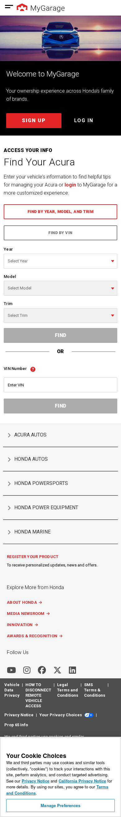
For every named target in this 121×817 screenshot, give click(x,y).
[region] (60, 777)
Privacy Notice (35, 781)
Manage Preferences (60, 805)
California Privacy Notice (82, 781)
